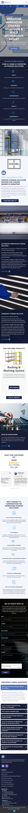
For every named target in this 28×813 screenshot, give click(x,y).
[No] (26, 809)
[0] (24, 6)
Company (3, 623)
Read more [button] (5, 484)
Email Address (4, 630)
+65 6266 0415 (6, 804)
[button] (2, 372)
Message (3, 652)
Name (2, 616)
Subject (3, 645)
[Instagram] (6, 766)
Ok (14, 811)
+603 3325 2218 (7, 797)
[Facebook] (3, 766)
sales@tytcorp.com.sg (9, 798)
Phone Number (4, 637)
